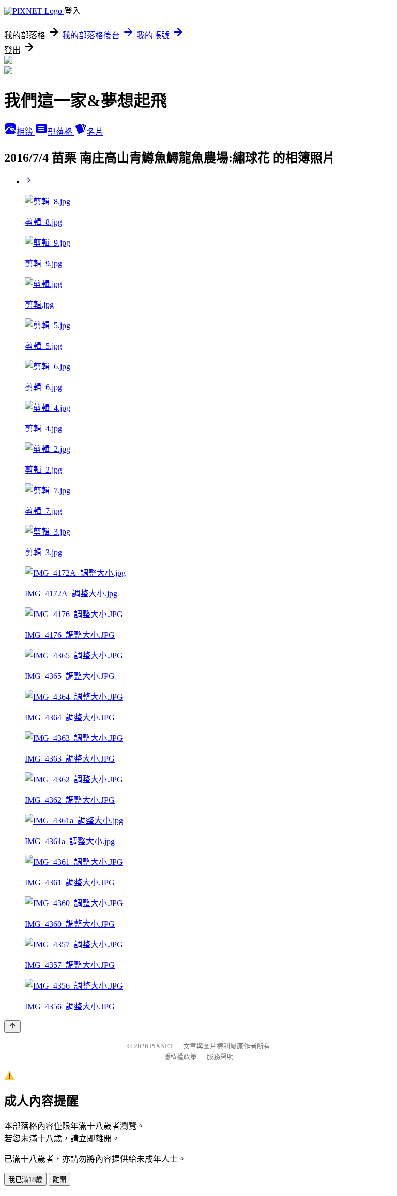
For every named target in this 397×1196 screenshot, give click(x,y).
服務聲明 (220, 1056)
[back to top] (12, 1026)
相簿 (26, 131)
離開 (59, 1180)
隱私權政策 (180, 1056)
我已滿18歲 (25, 1180)
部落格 (61, 131)
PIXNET (161, 1046)
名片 (95, 131)
